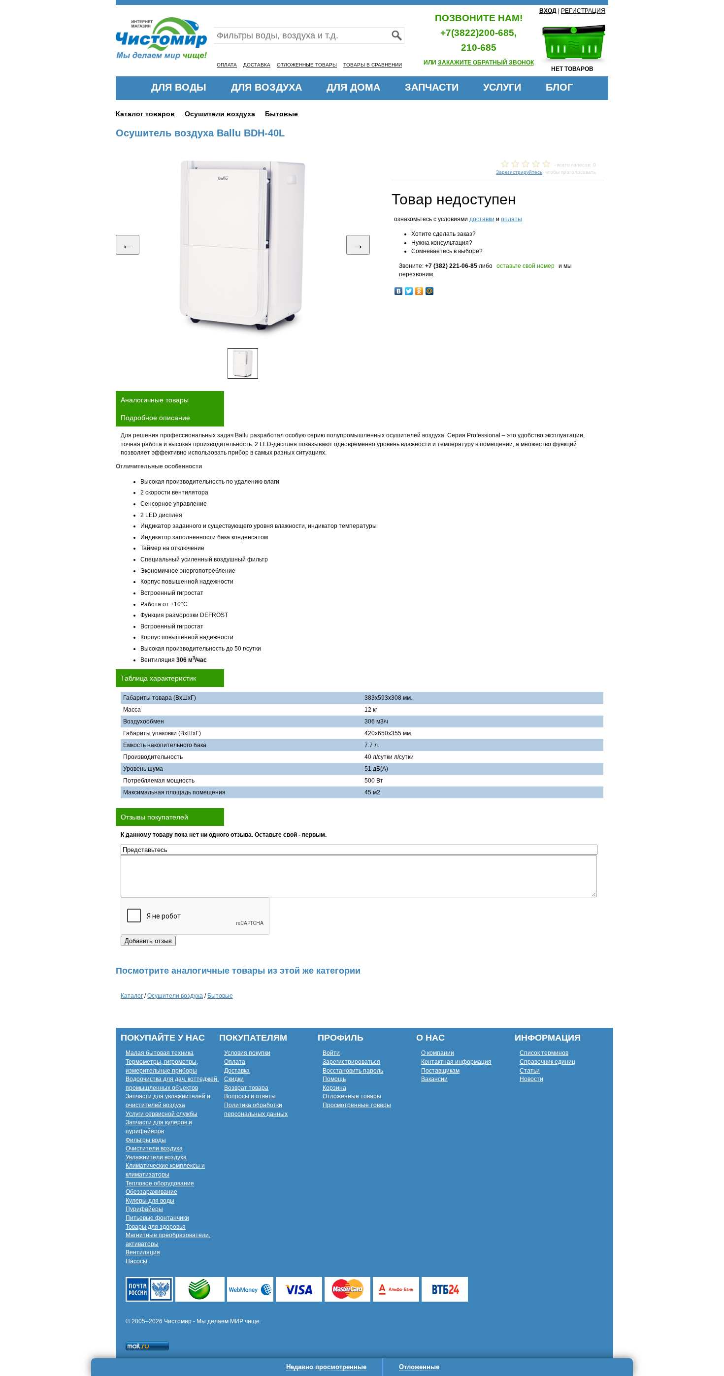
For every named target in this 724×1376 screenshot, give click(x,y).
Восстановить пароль (353, 1070)
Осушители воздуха (220, 114)
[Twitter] (409, 291)
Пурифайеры (144, 1209)
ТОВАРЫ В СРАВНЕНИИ (372, 64)
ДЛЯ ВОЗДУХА (266, 87)
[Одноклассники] (419, 291)
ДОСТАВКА (256, 64)
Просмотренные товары (357, 1105)
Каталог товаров (145, 114)
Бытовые (281, 114)
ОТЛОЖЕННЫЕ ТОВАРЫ (307, 64)
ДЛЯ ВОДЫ (178, 87)
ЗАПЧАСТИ (432, 87)
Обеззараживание (151, 1191)
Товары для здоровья (156, 1226)
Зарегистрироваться (351, 1061)
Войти (331, 1052)
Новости (531, 1079)
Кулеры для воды (150, 1200)
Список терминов (544, 1052)
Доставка (237, 1070)
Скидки (234, 1079)
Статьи (530, 1070)
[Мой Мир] (430, 291)
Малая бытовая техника (160, 1052)
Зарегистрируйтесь (519, 172)
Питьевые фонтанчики (157, 1217)
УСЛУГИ (502, 87)
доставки (481, 219)
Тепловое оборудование (160, 1183)
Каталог (132, 995)
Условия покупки (247, 1052)
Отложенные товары (352, 1096)
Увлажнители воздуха (156, 1157)
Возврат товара (246, 1087)
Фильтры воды (146, 1140)
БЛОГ (559, 87)
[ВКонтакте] (399, 291)
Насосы (136, 1261)
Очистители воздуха (154, 1148)
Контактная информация (456, 1061)
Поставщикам (440, 1070)
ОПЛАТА (227, 64)
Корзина (334, 1087)
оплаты (511, 219)
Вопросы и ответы (250, 1096)
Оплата (234, 1061)
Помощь (334, 1079)
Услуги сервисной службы (161, 1114)
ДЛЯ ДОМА (353, 87)
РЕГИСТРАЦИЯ (583, 10)
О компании (437, 1052)
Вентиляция (143, 1252)
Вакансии (434, 1079)
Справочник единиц (547, 1061)
